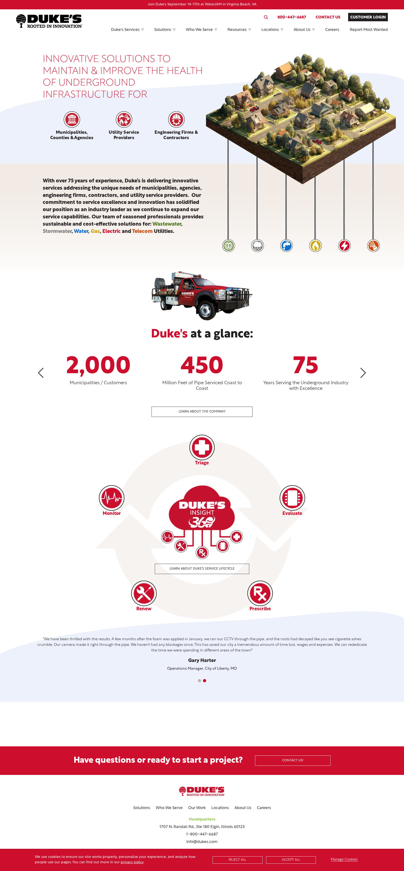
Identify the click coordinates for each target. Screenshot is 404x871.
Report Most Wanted (369, 30)
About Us (302, 30)
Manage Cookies (344, 859)
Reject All (237, 860)
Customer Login (368, 17)
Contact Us (328, 17)
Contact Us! (292, 760)
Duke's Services (125, 30)
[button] (41, 370)
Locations (270, 30)
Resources (237, 30)
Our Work (197, 808)
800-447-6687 (292, 17)
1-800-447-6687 (202, 834)
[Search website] (266, 17)
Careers (332, 30)
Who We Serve (199, 30)
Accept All (291, 860)
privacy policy (132, 862)
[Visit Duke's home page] (202, 791)
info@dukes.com (202, 842)
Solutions (162, 30)
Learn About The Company (202, 411)
